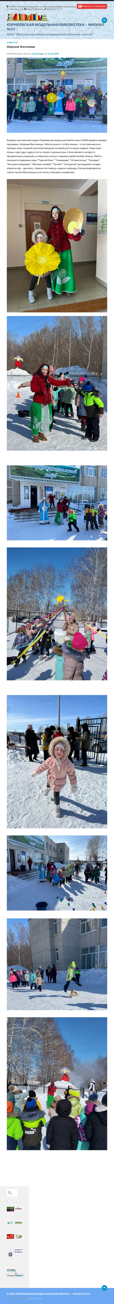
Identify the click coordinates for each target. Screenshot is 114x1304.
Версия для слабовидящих (94, 6)
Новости (12, 42)
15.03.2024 (53, 53)
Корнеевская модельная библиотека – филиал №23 (53, 1293)
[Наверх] (104, 1288)
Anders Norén (34, 1298)
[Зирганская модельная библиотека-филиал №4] (57, 17)
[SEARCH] (10, 1193)
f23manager (38, 53)
